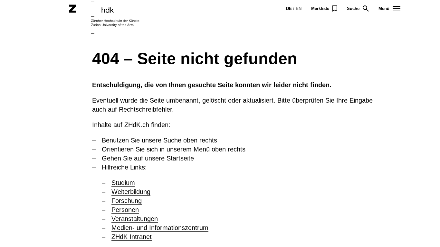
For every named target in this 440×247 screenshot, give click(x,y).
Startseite (180, 158)
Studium (123, 182)
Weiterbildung (130, 191)
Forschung (126, 200)
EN (298, 8)
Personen (125, 209)
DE (289, 8)
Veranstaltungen (134, 218)
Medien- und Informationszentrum (159, 227)
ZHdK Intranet (131, 236)
